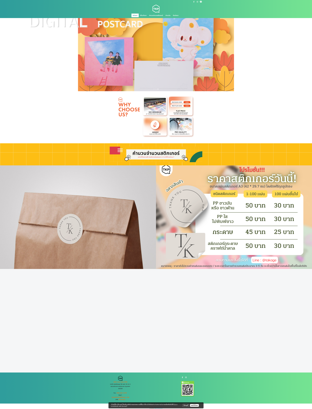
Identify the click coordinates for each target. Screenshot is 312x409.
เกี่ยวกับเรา (143, 15)
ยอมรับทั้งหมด (194, 405)
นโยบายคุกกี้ (124, 406)
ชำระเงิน (168, 15)
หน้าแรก (135, 15)
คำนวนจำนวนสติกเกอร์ (156, 15)
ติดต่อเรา (176, 15)
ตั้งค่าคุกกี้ (186, 405)
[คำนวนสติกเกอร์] (156, 154)
